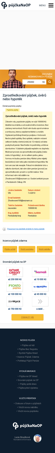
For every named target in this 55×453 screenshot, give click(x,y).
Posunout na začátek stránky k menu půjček (25, 229)
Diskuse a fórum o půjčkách (28, 403)
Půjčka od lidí (28, 345)
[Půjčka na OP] (27, 430)
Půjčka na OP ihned (28, 376)
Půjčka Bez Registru (28, 349)
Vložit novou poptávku (28, 411)
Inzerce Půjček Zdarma (28, 357)
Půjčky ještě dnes (28, 384)
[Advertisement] (27, 39)
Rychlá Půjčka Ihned (28, 353)
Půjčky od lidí (10, 249)
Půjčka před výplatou (28, 388)
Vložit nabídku (44, 249)
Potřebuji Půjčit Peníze (28, 361)
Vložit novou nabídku (28, 407)
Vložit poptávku (27, 249)
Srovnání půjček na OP (28, 380)
